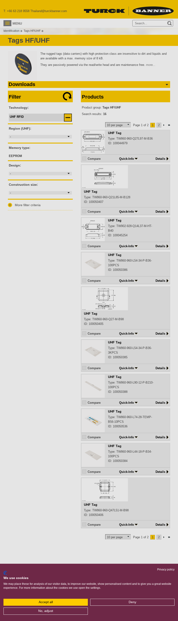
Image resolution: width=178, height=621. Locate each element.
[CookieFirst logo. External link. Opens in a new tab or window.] (5, 573)
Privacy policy (166, 569)
